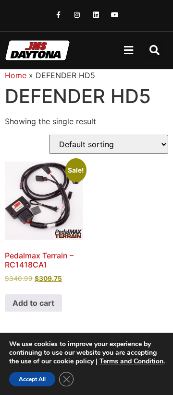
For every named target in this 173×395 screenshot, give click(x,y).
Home (15, 75)
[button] (128, 50)
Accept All (32, 379)
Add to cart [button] (33, 303)
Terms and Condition (131, 361)
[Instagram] (77, 14)
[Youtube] (114, 14)
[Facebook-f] (58, 14)
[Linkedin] (95, 14)
